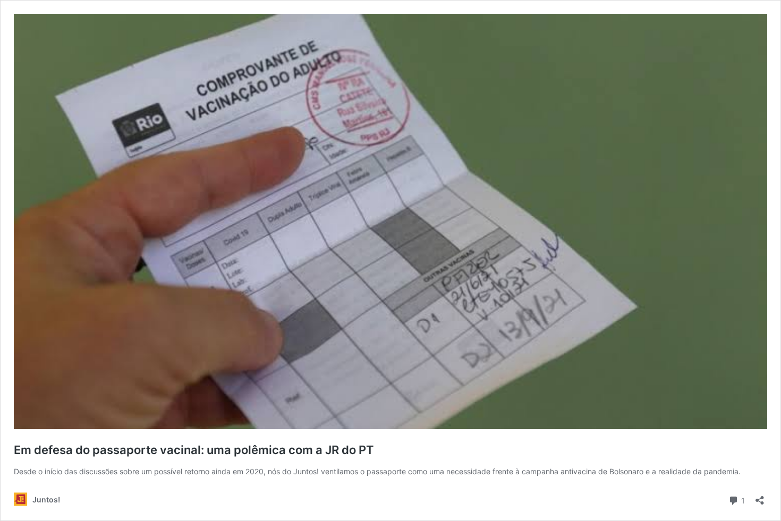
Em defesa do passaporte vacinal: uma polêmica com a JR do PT (194, 450)
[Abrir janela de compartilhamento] (759, 497)
